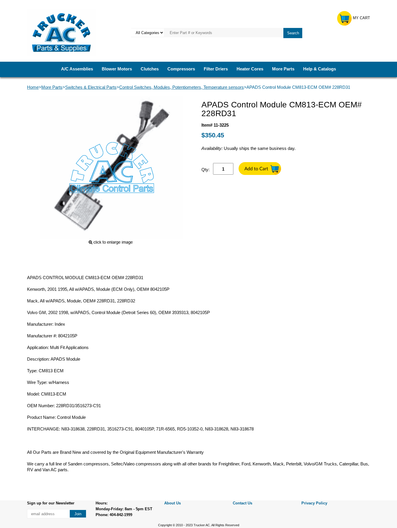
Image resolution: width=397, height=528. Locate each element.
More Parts (283, 68)
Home (33, 87)
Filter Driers (216, 68)
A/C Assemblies (77, 68)
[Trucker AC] (61, 32)
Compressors (181, 68)
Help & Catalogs (319, 68)
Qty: (205, 169)
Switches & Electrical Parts (91, 87)
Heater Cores (250, 68)
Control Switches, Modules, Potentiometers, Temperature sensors (181, 87)
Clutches (150, 68)
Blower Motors (117, 68)
